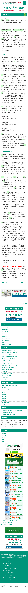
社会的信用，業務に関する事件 (9, 390)
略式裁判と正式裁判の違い (8, 367)
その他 (3, 404)
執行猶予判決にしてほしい (8, 363)
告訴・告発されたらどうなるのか (9, 365)
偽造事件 (4, 396)
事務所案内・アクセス (7, 344)
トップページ (5, 327)
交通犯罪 (4, 433)
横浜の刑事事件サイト (6, 524)
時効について (5, 371)
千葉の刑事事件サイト (6, 523)
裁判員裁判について (6, 378)
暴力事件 (4, 388)
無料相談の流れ (5, 332)
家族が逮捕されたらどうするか (9, 350)
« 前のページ (4, 283)
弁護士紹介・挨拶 (6, 338)
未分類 (3, 437)
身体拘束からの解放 (6, 361)
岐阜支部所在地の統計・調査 (8, 414)
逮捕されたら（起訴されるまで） (9, 354)
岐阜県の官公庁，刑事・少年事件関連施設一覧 (12, 410)
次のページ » (24, 283)
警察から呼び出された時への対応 (9, 352)
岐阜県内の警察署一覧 (7, 412)
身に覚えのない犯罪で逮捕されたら (10, 356)
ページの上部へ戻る (22, 303)
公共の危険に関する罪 (7, 402)
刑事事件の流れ (5, 340)
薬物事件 (4, 398)
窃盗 (3, 439)
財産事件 (4, 394)
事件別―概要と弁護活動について (9, 385)
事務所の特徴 (5, 329)
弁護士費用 (4, 336)
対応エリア (4, 342)
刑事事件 (4, 435)
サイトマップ (8, 580)
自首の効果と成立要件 (7, 369)
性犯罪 (3, 392)
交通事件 (4, 400)
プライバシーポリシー (10, 577)
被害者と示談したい (6, 375)
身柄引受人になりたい (7, 373)
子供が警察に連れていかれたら (9, 380)
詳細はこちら (15, 426)
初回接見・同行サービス (7, 334)
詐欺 (3, 441)
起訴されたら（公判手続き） (8, 358)
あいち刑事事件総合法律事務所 (9, 521)
